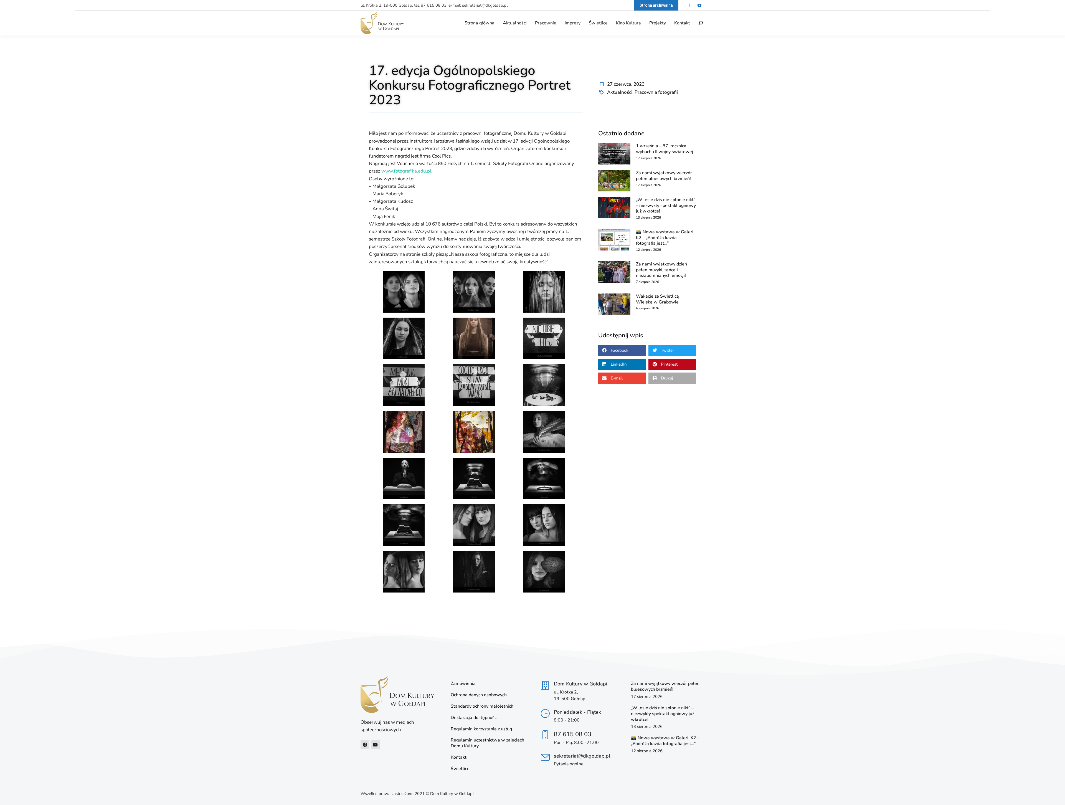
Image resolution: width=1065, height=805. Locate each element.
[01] (474, 525)
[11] (544, 338)
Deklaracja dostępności (474, 718)
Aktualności (619, 92)
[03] (404, 572)
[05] (544, 572)
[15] (404, 432)
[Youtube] (375, 744)
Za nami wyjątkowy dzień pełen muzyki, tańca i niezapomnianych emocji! (661, 270)
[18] (404, 478)
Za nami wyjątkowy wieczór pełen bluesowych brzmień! (664, 176)
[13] (474, 385)
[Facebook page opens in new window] (689, 5)
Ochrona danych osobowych (479, 695)
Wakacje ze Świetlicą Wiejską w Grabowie (657, 299)
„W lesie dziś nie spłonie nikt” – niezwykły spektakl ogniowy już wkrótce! (666, 205)
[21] (404, 525)
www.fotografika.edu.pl (406, 171)
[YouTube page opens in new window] (699, 5)
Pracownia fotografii (656, 92)
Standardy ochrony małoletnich (482, 706)
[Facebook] (365, 744)
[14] (544, 385)
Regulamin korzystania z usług (481, 729)
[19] (474, 478)
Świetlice (460, 769)
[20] (544, 478)
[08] (544, 292)
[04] (474, 572)
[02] (544, 525)
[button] (622, 350)
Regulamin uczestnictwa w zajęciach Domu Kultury (487, 743)
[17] (544, 432)
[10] (474, 338)
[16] (474, 432)
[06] (404, 292)
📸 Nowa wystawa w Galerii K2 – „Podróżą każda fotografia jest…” (665, 238)
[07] (474, 292)
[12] (404, 385)
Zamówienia (463, 684)
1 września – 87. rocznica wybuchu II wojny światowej (664, 149)
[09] (404, 338)
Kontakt (458, 757)
